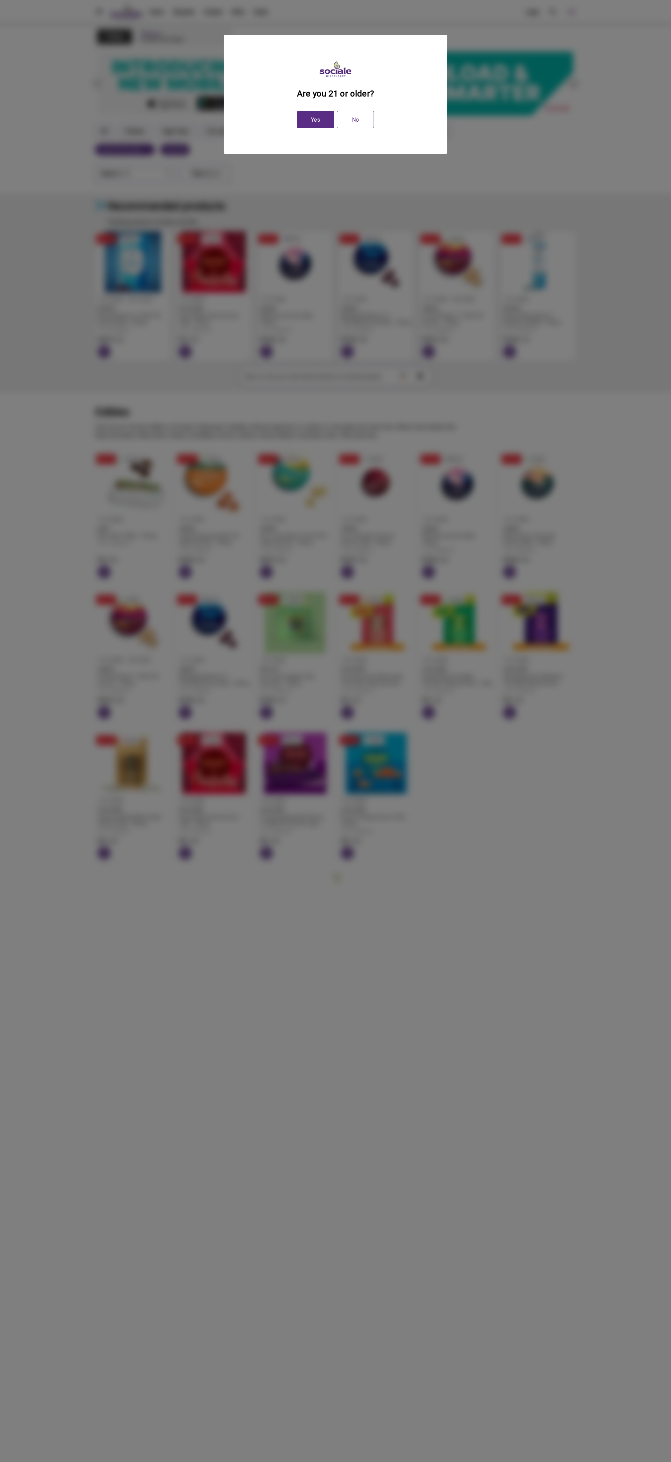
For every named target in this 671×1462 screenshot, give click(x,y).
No (355, 119)
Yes (315, 119)
